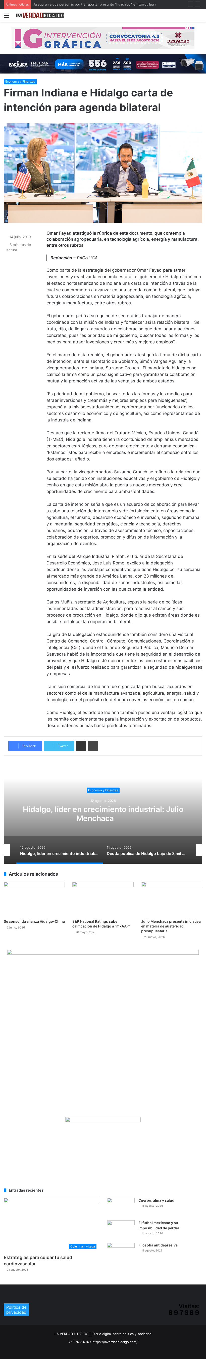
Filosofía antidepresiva (158, 1245)
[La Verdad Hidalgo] (40, 15)
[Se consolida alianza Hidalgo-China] (34, 899)
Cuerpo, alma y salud (156, 1200)
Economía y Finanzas (20, 81)
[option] (103, 813)
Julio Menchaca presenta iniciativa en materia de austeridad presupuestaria (171, 926)
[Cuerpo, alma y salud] (121, 1207)
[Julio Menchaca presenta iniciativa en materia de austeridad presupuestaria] (171, 899)
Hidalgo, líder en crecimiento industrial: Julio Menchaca (103, 814)
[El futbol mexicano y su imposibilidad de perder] (121, 1229)
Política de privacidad (16, 1310)
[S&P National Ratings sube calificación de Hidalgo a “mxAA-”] (102, 899)
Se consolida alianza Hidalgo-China (34, 921)
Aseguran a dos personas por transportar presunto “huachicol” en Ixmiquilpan (95, 4)
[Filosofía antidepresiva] (121, 1252)
